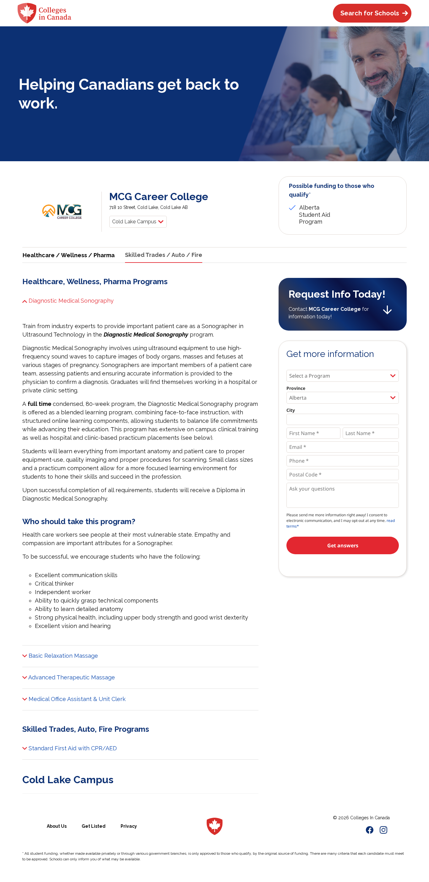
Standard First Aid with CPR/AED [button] (72, 748)
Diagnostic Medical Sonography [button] (70, 300)
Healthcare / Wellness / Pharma (69, 255)
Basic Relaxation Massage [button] (62, 655)
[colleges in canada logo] (215, 826)
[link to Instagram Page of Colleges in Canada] (383, 831)
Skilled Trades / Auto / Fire (163, 255)
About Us (57, 826)
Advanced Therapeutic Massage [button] (71, 677)
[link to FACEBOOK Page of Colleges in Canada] (369, 831)
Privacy (129, 826)
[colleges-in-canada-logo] (44, 13)
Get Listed (94, 826)
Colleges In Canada (370, 817)
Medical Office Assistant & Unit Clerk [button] (76, 699)
